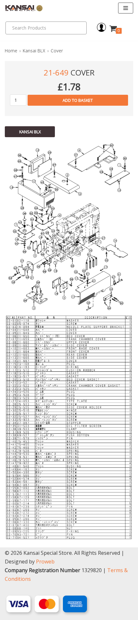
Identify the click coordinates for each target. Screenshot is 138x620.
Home (11, 51)
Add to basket (78, 100)
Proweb (45, 561)
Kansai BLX (34, 51)
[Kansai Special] (24, 8)
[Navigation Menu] (125, 8)
